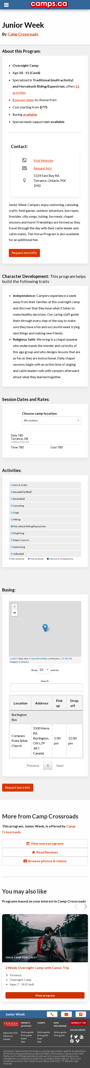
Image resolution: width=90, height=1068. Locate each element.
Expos (24, 1038)
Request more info (24, 253)
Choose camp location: (39, 413)
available (30, 114)
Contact (6, 1039)
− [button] (14, 612)
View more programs (47, 843)
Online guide (27, 1032)
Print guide (26, 1035)
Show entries (45, 669)
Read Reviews (46, 852)
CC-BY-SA (66, 658)
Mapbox (25, 661)
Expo (39, 1038)
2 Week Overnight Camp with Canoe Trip (37, 968)
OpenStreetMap (39, 658)
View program (45, 995)
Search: (45, 681)
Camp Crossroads (23, 34)
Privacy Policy (42, 1061)
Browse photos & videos (47, 861)
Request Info (42, 168)
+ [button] (14, 606)
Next (60, 765)
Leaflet (13, 658)
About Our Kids (10, 1033)
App (23, 1041)
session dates (23, 100)
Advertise (8, 1036)
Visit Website (43, 160)
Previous (33, 765)
